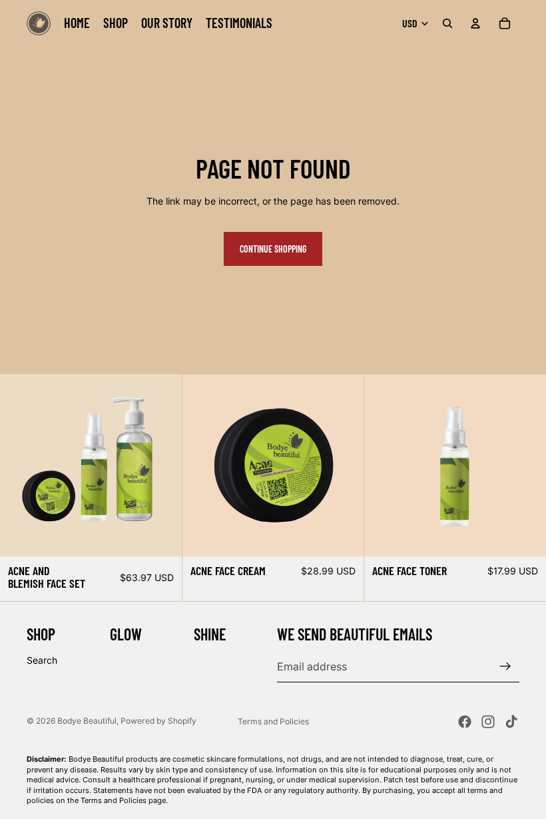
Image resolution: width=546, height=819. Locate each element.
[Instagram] (488, 722)
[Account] (475, 23)
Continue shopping (273, 249)
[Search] (447, 23)
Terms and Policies (273, 721)
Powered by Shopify (158, 721)
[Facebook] (465, 722)
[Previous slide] (384, 465)
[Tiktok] (511, 722)
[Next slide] (526, 465)
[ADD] (161, 536)
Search (42, 660)
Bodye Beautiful (87, 721)
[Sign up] (505, 666)
